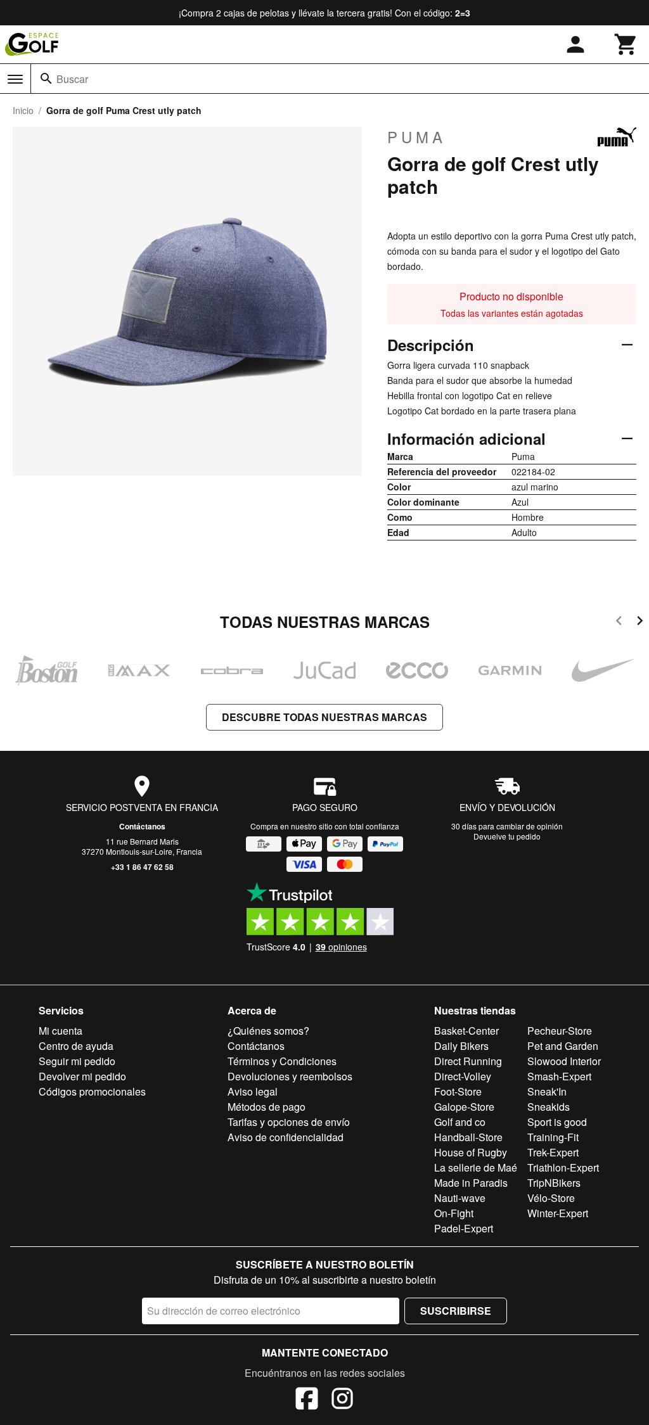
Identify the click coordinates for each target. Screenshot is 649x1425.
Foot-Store (458, 1091)
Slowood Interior (564, 1061)
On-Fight (453, 1213)
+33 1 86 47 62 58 (142, 866)
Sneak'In (547, 1091)
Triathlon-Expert (563, 1167)
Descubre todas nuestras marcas (324, 717)
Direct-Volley (462, 1076)
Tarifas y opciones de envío (289, 1122)
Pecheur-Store (559, 1030)
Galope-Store (464, 1106)
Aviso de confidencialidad (286, 1137)
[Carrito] (626, 44)
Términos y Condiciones (282, 1061)
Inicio (23, 110)
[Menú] (15, 79)
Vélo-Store (551, 1198)
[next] (640, 622)
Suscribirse (455, 1310)
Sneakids (548, 1106)
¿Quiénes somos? (268, 1030)
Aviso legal (253, 1091)
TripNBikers (554, 1182)
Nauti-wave (459, 1198)
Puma (416, 137)
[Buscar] (46, 78)
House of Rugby (470, 1152)
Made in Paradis (471, 1182)
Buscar (72, 79)
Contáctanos (142, 826)
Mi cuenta (60, 1030)
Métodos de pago (266, 1106)
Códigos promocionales (92, 1091)
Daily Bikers (461, 1045)
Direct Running (468, 1061)
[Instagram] (342, 1400)
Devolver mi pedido (82, 1076)
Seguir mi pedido (77, 1061)
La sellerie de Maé (475, 1167)
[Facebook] (306, 1400)
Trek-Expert (553, 1152)
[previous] (619, 622)
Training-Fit (553, 1137)
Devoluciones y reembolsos (290, 1076)
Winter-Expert (557, 1213)
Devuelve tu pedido (507, 836)
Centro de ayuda (76, 1045)
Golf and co (459, 1122)
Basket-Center (466, 1030)
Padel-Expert (463, 1228)
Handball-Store (468, 1137)
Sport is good (557, 1122)
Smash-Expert (559, 1076)
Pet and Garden (562, 1045)
